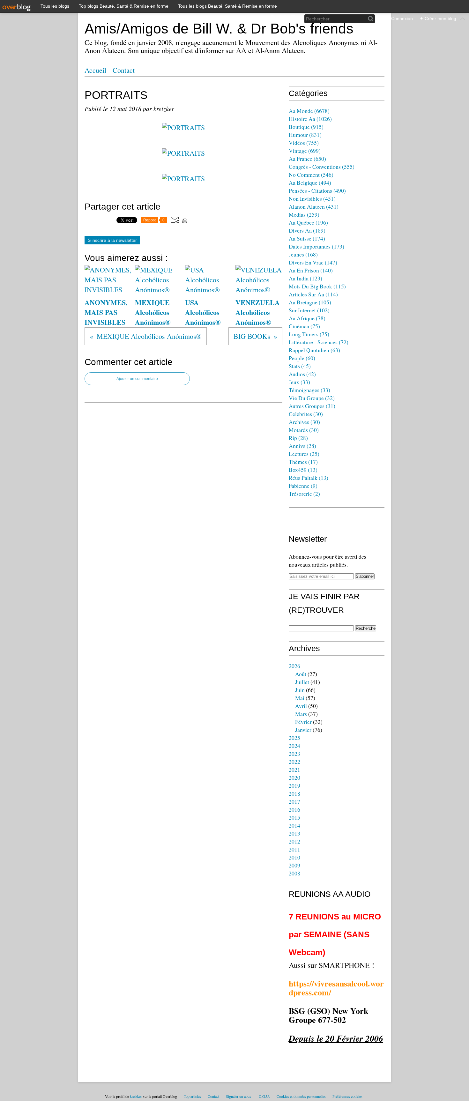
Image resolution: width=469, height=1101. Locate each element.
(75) (304, 326)
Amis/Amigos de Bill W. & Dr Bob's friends (219, 28)
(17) (303, 461)
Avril (301, 706)
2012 (294, 841)
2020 (294, 777)
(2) (304, 493)
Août (300, 674)
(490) (317, 190)
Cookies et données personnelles (301, 1096)
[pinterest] (293, 18)
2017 (294, 801)
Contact (124, 70)
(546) (311, 174)
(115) (317, 286)
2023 (294, 753)
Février (303, 721)
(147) (313, 262)
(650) (307, 158)
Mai (299, 698)
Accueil (95, 70)
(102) (309, 310)
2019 (294, 785)
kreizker (136, 1096)
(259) (304, 214)
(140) (311, 270)
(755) (304, 142)
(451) (312, 198)
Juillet (302, 682)
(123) (305, 278)
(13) (303, 469)
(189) (307, 230)
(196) (308, 222)
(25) (304, 454)
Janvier (303, 729)
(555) (321, 166)
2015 (294, 817)
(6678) (309, 111)
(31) (312, 406)
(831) (305, 134)
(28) (298, 438)
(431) (314, 206)
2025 (294, 737)
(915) (306, 126)
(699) (305, 150)
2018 (294, 793)
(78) (307, 318)
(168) (303, 254)
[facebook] (272, 18)
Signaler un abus (239, 1096)
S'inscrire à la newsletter (112, 240)
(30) (306, 414)
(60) (302, 358)
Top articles (192, 1096)
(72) (318, 342)
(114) (313, 294)
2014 (294, 825)
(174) (307, 238)
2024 (294, 745)
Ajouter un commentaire (137, 378)
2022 (294, 761)
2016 (294, 809)
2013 (294, 833)
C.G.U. (264, 1096)
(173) (316, 246)
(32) (312, 398)
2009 (294, 865)
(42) (302, 374)
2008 (294, 873)
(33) (299, 382)
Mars (301, 714)
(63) (314, 350)
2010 (294, 857)
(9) (303, 485)
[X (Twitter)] (282, 18)
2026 (294, 666)
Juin (300, 690)
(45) (300, 366)
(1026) (310, 119)
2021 (294, 769)
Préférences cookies (347, 1096)
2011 (294, 849)
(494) (310, 182)
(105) (310, 302)
